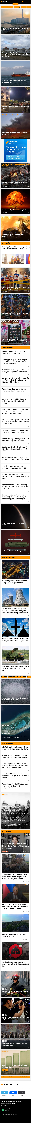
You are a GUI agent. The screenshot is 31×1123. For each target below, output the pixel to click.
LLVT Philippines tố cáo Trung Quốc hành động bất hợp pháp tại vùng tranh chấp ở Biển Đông (14, 736)
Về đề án (3, 1101)
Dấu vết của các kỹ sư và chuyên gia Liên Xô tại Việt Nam (15, 813)
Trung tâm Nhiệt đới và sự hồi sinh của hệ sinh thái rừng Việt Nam (14, 820)
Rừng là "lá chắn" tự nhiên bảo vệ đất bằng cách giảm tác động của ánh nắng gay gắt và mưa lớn (15, 816)
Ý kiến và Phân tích (8, 558)
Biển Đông (15, 723)
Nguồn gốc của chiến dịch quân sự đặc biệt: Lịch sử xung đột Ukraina (16, 165)
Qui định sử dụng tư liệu (11, 1101)
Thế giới (9, 1088)
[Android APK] (5, 1110)
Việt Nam (3, 1088)
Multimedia (4, 973)
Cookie (13, 1103)
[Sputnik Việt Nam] (4, 2)
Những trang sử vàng (9, 806)
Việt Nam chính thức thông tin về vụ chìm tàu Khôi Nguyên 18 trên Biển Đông (15, 732)
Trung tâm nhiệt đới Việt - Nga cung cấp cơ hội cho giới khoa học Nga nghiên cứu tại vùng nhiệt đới (15, 809)
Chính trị (15, 1088)
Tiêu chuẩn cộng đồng (6, 1103)
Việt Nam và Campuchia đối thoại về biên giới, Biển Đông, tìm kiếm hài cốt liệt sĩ (15, 728)
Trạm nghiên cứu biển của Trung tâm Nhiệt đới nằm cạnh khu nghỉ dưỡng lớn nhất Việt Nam (15, 825)
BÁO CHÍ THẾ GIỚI (8, 743)
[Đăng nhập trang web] (25, 1)
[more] (29, 33)
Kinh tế (21, 1088)
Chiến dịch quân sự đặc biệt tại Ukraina (11, 114)
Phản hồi (20, 1101)
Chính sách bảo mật (5, 1105)
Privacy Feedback (15, 1105)
